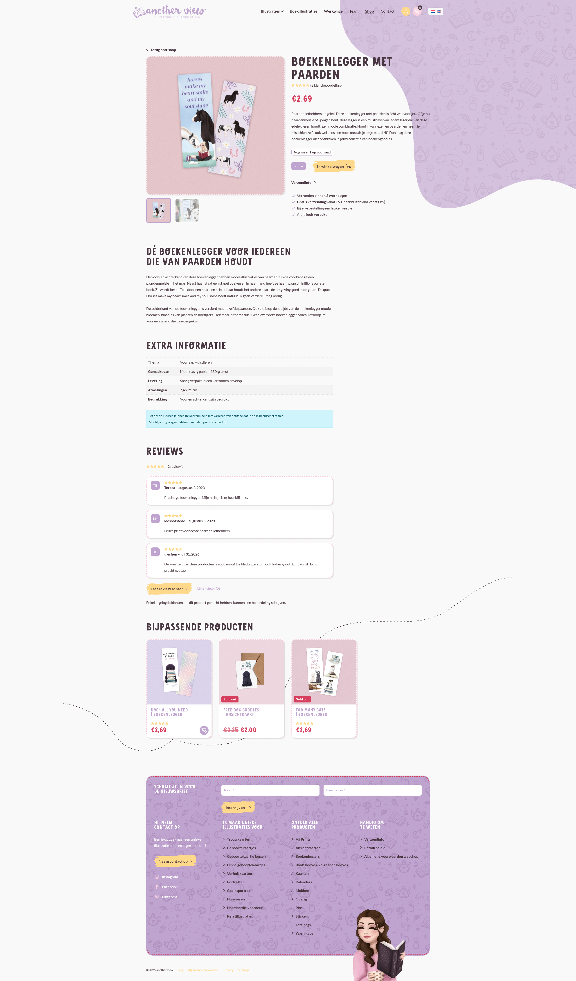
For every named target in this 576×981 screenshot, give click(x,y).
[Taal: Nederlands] (433, 11)
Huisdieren (236, 899)
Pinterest (169, 897)
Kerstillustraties (240, 916)
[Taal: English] (439, 11)
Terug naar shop (163, 49)
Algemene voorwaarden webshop (391, 856)
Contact (388, 11)
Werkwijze (333, 11)
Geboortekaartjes (241, 848)
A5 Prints (303, 839)
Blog (181, 970)
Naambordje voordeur (245, 907)
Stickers (302, 916)
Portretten (236, 882)
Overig (301, 899)
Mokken (302, 890)
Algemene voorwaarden (203, 970)
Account (405, 11)
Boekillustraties (303, 11)
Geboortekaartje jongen (246, 856)
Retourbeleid (374, 848)
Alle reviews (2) (208, 588)
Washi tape (304, 933)
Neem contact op (173, 861)
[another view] (169, 11)
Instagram (170, 877)
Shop (369, 11)
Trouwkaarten (238, 839)
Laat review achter (167, 589)
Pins (299, 907)
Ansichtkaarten (308, 848)
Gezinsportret (238, 890)
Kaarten (302, 873)
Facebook (170, 886)
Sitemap (243, 970)
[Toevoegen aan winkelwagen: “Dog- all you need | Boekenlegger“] (204, 730)
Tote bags (303, 924)
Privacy (229, 970)
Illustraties (270, 11)
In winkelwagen (330, 166)
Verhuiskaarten (239, 873)
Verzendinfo (301, 182)
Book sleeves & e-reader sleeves (322, 865)
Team (353, 11)
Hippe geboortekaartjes (246, 865)
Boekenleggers (308, 856)
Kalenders (304, 882)
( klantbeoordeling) (326, 85)
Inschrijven (235, 807)
